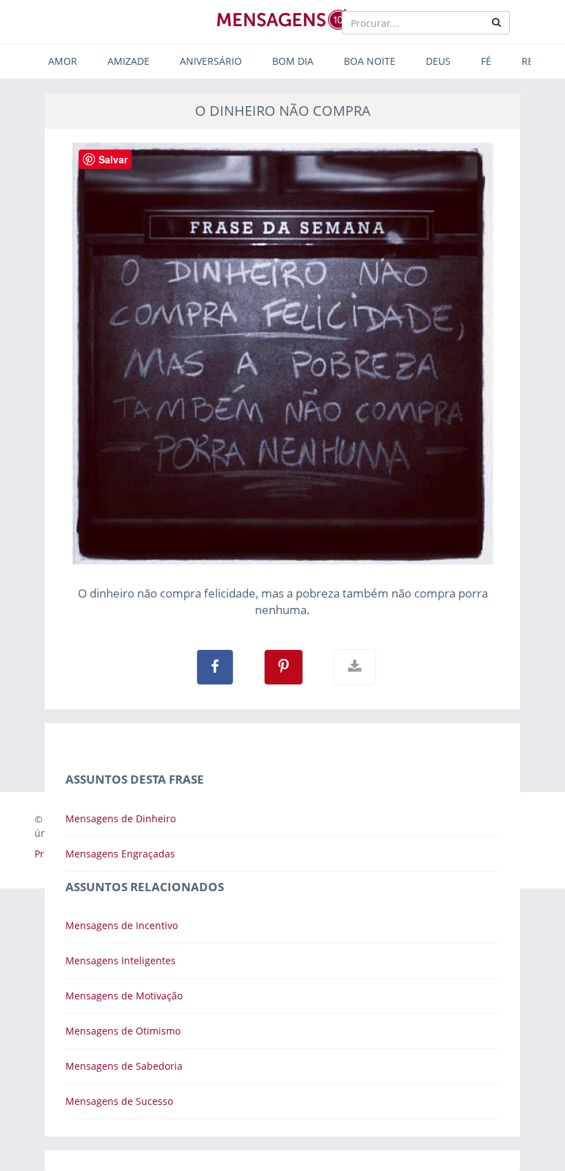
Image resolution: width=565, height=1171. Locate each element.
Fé (486, 61)
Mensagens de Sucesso (119, 1101)
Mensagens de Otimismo (123, 1030)
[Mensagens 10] (282, 19)
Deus (438, 61)
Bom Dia (293, 61)
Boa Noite (369, 61)
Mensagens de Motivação (124, 995)
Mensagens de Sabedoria (124, 1065)
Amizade (128, 61)
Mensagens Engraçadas (120, 853)
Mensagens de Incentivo (121, 925)
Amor (62, 61)
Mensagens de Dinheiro (120, 818)
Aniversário (211, 61)
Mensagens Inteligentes (120, 960)
